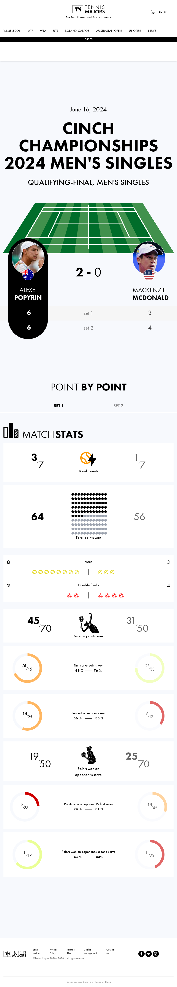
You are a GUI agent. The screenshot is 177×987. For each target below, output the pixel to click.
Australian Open (109, 31)
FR (165, 12)
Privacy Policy (53, 951)
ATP (30, 31)
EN (161, 12)
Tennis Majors (88, 9)
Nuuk (108, 982)
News (152, 31)
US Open (135, 31)
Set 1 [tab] (59, 405)
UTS (55, 31)
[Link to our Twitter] (148, 954)
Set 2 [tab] (118, 405)
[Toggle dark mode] (153, 12)
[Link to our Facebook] (141, 954)
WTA (43, 31)
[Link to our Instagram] (156, 954)
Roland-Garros (77, 31)
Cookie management (90, 951)
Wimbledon (12, 31)
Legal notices (36, 951)
